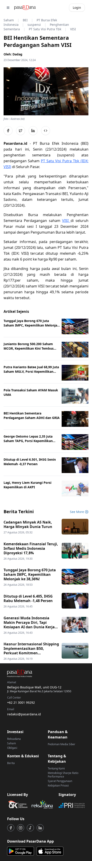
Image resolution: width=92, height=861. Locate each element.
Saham (11, 743)
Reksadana (14, 739)
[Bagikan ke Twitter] (20, 130)
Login (77, 7)
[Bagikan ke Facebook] (8, 130)
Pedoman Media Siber (61, 744)
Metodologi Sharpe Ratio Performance (63, 774)
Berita (11, 763)
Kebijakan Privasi (58, 785)
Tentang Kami (56, 768)
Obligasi (12, 748)
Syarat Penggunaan (60, 781)
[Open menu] (8, 8)
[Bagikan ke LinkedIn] (33, 130)
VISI (66, 220)
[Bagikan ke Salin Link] (45, 130)
